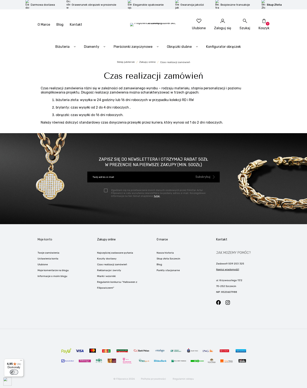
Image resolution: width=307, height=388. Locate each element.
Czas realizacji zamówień (112, 264)
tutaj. (157, 196)
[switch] (14, 372)
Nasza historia (165, 252)
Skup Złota (274, 4)
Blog (59, 25)
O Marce (44, 25)
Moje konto (45, 239)
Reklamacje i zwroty (109, 270)
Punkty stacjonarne (168, 270)
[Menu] (21, 361)
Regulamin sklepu (183, 378)
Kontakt (76, 25)
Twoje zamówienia (48, 252)
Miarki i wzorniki (106, 276)
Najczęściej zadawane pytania (115, 252)
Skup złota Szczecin (168, 258)
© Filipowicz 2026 (124, 378)
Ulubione (43, 264)
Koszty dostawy (107, 258)
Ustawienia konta (48, 258)
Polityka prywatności (153, 378)
